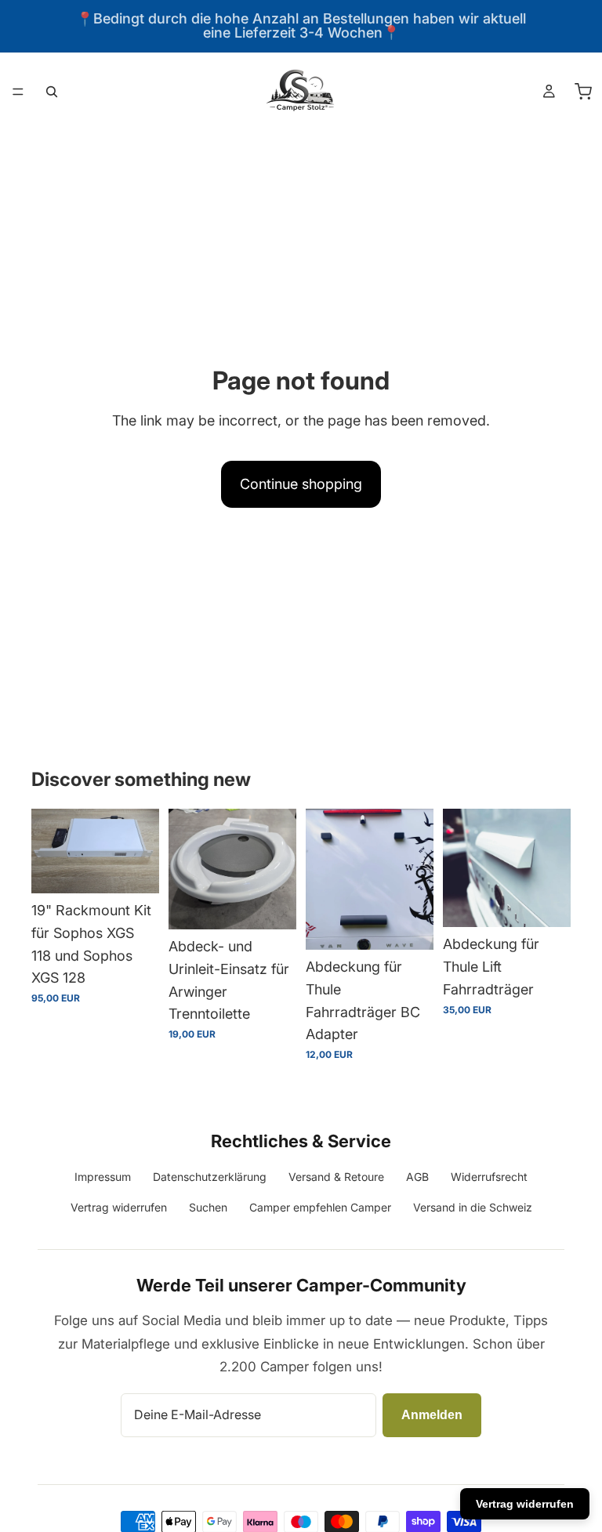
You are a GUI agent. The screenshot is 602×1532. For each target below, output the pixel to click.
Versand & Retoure (336, 1176)
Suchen (208, 1207)
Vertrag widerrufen (119, 1207)
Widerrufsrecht (489, 1176)
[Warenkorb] (583, 91)
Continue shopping (301, 484)
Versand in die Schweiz (472, 1207)
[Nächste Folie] (142, 851)
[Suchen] (51, 91)
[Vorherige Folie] (48, 851)
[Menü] (18, 92)
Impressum (102, 1176)
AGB (417, 1176)
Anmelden (431, 1415)
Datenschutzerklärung (210, 1176)
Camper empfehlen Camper (320, 1207)
